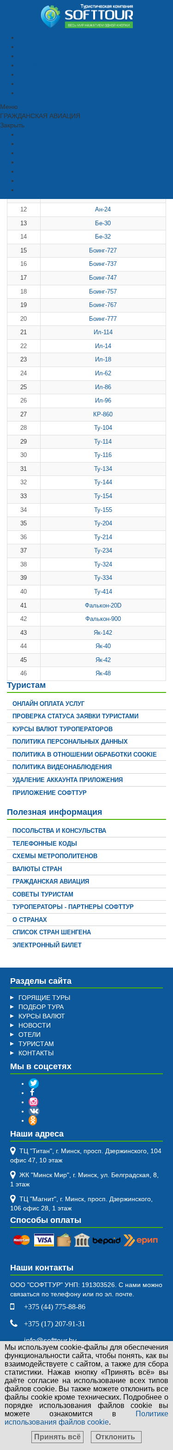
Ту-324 (103, 564)
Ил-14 (103, 346)
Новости (30, 74)
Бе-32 (103, 236)
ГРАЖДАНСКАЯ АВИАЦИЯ (50, 881)
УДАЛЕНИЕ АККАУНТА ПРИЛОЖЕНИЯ (67, 779)
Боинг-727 (103, 250)
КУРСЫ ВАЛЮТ (41, 83)
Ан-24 (103, 209)
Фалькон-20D (103, 605)
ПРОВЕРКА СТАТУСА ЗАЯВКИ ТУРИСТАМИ (75, 716)
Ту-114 (103, 441)
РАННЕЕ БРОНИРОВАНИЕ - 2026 (69, 56)
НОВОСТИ (34, 1025)
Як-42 (103, 659)
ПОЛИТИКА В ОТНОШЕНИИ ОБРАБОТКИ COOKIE (84, 754)
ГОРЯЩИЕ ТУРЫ (44, 37)
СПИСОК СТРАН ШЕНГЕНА (51, 932)
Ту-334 (103, 577)
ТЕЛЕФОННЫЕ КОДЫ (44, 843)
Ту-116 (103, 454)
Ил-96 (103, 400)
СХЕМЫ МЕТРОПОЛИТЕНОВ (54, 856)
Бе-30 (103, 223)
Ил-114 (103, 332)
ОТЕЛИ (29, 1034)
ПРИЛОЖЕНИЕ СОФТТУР (49, 792)
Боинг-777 (103, 318)
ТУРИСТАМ (36, 1043)
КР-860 (103, 414)
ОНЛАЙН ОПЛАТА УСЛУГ (48, 703)
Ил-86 (103, 387)
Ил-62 (103, 373)
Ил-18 (103, 359)
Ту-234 (103, 550)
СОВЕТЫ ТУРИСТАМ (42, 894)
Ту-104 (103, 427)
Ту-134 (103, 468)
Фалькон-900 (103, 618)
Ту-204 (103, 523)
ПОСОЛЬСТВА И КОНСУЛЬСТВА (59, 830)
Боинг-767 (103, 304)
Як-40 (103, 646)
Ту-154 (103, 496)
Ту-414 (103, 591)
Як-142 (103, 632)
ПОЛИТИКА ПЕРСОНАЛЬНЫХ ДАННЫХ (70, 741)
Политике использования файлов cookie (86, 1418)
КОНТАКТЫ (36, 92)
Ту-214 (103, 537)
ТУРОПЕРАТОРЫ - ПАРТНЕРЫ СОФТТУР (73, 906)
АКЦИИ (29, 65)
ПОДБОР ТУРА (41, 46)
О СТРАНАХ (29, 919)
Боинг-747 (103, 277)
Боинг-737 (103, 263)
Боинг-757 (103, 291)
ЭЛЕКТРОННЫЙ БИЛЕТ (47, 945)
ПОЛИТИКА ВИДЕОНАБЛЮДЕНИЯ (62, 767)
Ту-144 (103, 482)
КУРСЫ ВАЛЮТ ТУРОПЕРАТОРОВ (62, 729)
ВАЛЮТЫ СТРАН (37, 869)
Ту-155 (103, 509)
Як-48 (103, 673)
